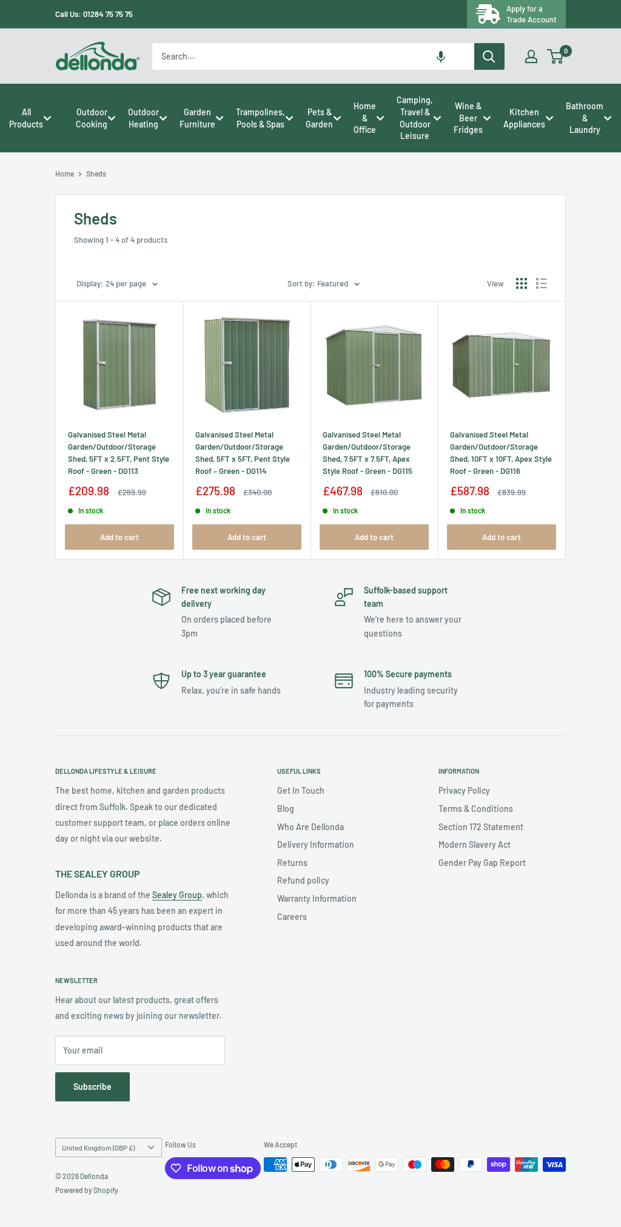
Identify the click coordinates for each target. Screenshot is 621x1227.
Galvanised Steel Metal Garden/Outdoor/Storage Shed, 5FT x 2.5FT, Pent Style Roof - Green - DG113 (118, 453)
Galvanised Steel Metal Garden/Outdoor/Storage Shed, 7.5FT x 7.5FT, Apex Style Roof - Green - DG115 (367, 453)
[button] (441, 56)
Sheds (96, 173)
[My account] (531, 56)
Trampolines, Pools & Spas (260, 118)
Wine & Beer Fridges (468, 118)
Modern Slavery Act (474, 844)
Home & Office (365, 118)
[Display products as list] (541, 283)
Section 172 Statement (480, 827)
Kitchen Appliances (524, 118)
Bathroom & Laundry (584, 118)
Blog (285, 808)
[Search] (489, 56)
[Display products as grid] (521, 283)
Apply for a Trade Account (531, 14)
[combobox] (313, 56)
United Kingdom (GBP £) (98, 1147)
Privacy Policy (464, 790)
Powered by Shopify (86, 1190)
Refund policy (303, 880)
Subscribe (92, 1086)
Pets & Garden (319, 118)
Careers (292, 916)
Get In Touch (300, 790)
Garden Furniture (197, 118)
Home (64, 173)
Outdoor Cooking (91, 118)
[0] (555, 56)
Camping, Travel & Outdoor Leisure (415, 118)
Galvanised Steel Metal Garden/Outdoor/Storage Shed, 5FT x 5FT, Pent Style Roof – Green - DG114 (242, 453)
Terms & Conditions (475, 808)
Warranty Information (317, 898)
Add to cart (119, 537)
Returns (292, 862)
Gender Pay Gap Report (482, 862)
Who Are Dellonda (310, 827)
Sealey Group (177, 895)
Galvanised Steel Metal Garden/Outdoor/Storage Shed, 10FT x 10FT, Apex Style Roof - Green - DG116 (501, 453)
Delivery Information (315, 844)
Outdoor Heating (143, 118)
